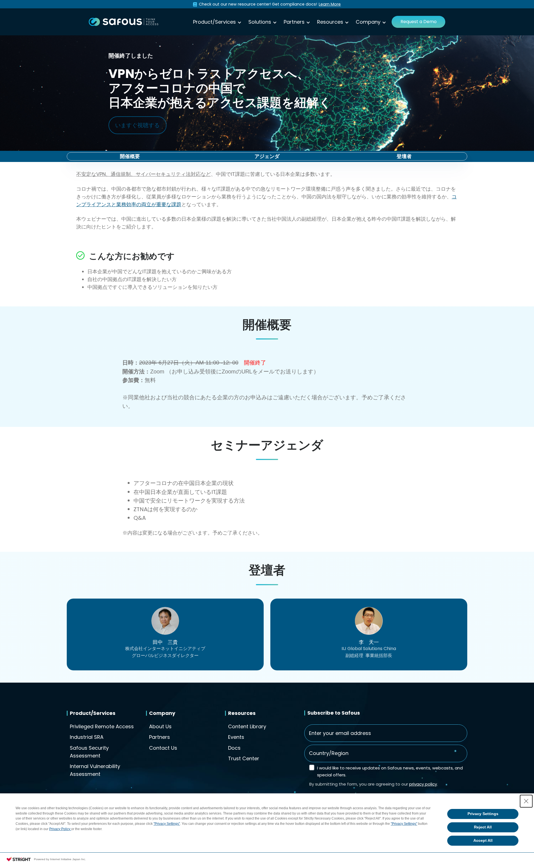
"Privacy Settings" (167, 824)
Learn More (330, 4)
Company (368, 21)
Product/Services (214, 21)
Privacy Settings (483, 813)
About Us (160, 726)
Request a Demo (418, 21)
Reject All (483, 827)
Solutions (259, 21)
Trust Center (243, 758)
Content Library (247, 726)
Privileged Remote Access (102, 726)
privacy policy (423, 784)
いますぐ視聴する (137, 125)
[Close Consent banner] (526, 801)
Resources (330, 21)
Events (236, 737)
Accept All (483, 840)
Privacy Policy (60, 829)
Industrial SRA (86, 737)
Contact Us (163, 747)
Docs (234, 747)
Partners (294, 21)
